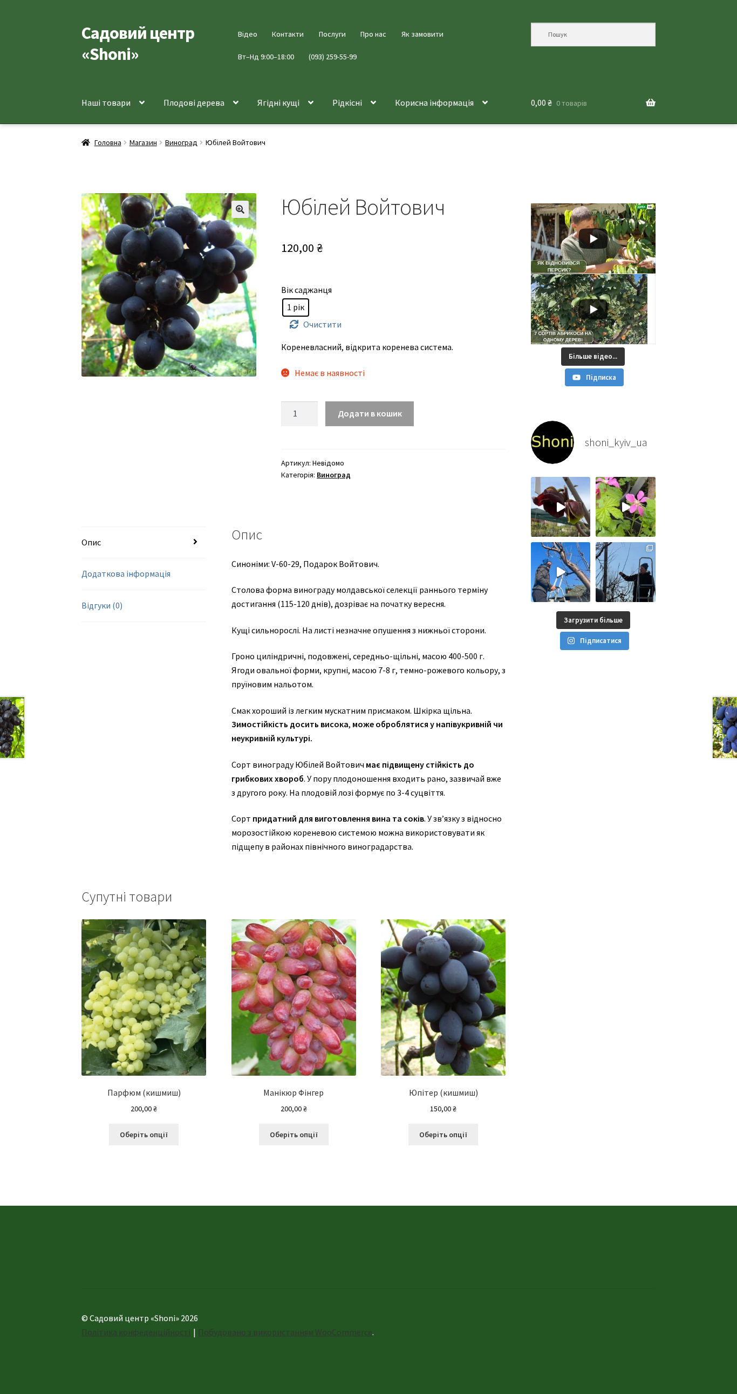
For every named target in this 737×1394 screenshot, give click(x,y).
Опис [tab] (91, 542)
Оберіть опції (144, 1134)
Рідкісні (347, 102)
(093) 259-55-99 (333, 57)
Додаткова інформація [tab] (125, 573)
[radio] (295, 307)
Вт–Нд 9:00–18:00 (266, 57)
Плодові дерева (193, 102)
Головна (107, 142)
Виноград (181, 142)
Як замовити (422, 34)
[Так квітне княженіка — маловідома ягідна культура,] (626, 507)
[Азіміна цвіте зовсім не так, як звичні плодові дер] (561, 507)
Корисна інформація (434, 102)
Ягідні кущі (278, 102)
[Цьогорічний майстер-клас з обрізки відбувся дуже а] (626, 572)
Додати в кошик (370, 413)
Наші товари (106, 102)
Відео (247, 34)
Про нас (373, 34)
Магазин (143, 142)
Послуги (332, 34)
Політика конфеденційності (135, 1332)
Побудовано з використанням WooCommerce (285, 1332)
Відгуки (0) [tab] (101, 605)
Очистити (322, 324)
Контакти (288, 34)
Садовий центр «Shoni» (137, 43)
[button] (240, 209)
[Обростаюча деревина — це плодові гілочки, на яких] (561, 572)
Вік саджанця (306, 289)
